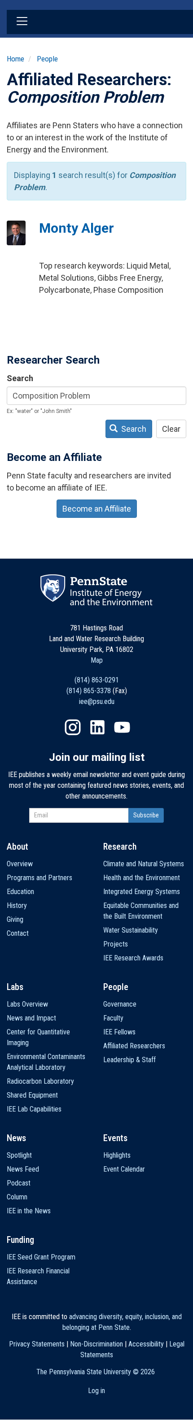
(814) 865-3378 (88, 690)
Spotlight (19, 1155)
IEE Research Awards (133, 958)
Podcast (19, 1183)
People (47, 58)
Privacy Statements (37, 1344)
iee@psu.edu (96, 701)
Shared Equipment (32, 1095)
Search (20, 378)
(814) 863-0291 (97, 680)
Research (119, 846)
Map (97, 660)
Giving (15, 919)
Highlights (117, 1155)
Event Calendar (124, 1169)
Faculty (113, 1018)
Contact (18, 933)
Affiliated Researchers (134, 1046)
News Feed (23, 1169)
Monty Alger (76, 228)
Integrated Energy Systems (141, 891)
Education (20, 891)
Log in (96, 1390)
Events (115, 1138)
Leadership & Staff (129, 1059)
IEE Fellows (119, 1032)
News (16, 1138)
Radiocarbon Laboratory (40, 1081)
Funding (20, 1239)
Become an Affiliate (96, 508)
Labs (15, 986)
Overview (20, 864)
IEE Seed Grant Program (41, 1257)
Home (15, 58)
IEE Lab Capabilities (34, 1109)
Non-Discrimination (96, 1344)
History (17, 905)
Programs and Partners (39, 877)
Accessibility (146, 1344)
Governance (119, 1004)
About (17, 846)
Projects (115, 944)
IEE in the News (29, 1211)
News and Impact (31, 1018)
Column (17, 1197)
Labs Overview (27, 1004)
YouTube (122, 727)
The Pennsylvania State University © (95, 1372)
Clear (171, 429)
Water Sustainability (130, 930)
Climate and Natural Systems (143, 864)
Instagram (72, 727)
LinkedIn (97, 727)
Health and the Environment (141, 877)
